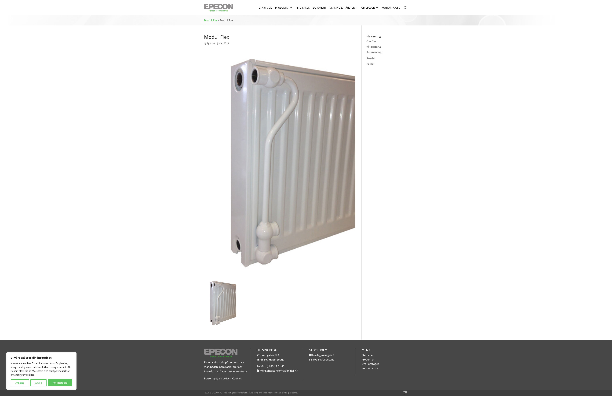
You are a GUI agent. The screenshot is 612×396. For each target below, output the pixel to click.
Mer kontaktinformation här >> (278, 370)
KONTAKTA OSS (391, 7)
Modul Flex (210, 20)
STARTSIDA (265, 7)
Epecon (211, 43)
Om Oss (371, 41)
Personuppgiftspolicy (216, 378)
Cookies (237, 378)
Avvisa (38, 382)
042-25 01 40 (276, 366)
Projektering (374, 52)
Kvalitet (371, 58)
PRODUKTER (282, 7)
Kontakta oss (370, 368)
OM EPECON (368, 7)
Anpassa (19, 382)
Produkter (368, 359)
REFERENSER (303, 7)
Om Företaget (370, 364)
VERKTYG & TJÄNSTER (342, 7)
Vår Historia (373, 47)
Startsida (367, 355)
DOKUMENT (319, 7)
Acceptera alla (60, 382)
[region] (41, 371)
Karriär (370, 63)
